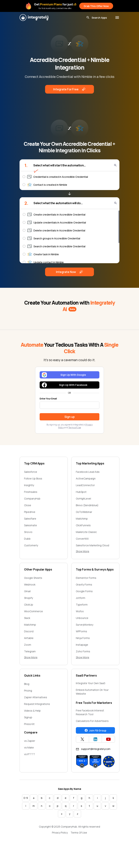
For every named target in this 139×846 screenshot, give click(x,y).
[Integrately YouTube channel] (108, 739)
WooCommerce (33, 611)
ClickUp (28, 604)
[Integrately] (34, 17)
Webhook (29, 584)
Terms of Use (74, 427)
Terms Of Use (79, 832)
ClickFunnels (83, 525)
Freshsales (30, 492)
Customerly (31, 545)
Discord (28, 631)
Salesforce (30, 471)
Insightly (29, 485)
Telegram (30, 651)
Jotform (80, 598)
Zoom (27, 644)
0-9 (26, 798)
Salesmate (30, 525)
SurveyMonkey (84, 624)
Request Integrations (37, 704)
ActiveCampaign (86, 478)
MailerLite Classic (86, 532)
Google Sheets (33, 578)
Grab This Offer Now (96, 6)
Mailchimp (82, 518)
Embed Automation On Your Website (92, 691)
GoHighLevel (83, 498)
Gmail (27, 591)
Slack (27, 618)
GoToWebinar (84, 512)
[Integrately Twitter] (82, 739)
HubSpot (81, 492)
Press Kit (29, 724)
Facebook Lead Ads (88, 471)
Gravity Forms (84, 584)
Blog (26, 684)
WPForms (81, 631)
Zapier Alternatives (35, 697)
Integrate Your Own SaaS (90, 683)
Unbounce (82, 618)
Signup (28, 717)
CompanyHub (32, 498)
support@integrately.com (95, 749)
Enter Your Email (48, 398)
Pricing (28, 690)
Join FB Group (97, 730)
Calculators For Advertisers (92, 721)
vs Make (29, 747)
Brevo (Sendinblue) (87, 505)
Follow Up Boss (33, 478)
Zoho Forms (83, 651)
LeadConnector (85, 485)
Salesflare (30, 518)
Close (27, 505)
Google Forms (84, 591)
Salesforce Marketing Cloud (92, 545)
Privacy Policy (60, 832)
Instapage (82, 644)
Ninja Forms (83, 638)
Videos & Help (32, 710)
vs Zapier (29, 740)
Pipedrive (29, 512)
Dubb (27, 538)
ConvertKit (82, 538)
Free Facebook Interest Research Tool (90, 712)
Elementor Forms (86, 578)
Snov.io (28, 532)
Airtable (28, 638)
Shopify (28, 598)
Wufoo (80, 611)
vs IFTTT (29, 754)
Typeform (82, 604)
